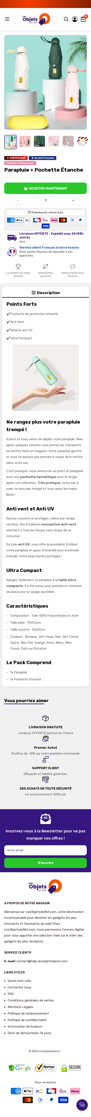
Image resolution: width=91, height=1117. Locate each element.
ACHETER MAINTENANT (48, 188)
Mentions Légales (20, 1007)
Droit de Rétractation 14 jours (29, 1033)
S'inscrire (45, 863)
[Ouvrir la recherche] (66, 19)
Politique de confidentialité (27, 1020)
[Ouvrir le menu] (7, 19)
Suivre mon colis (19, 981)
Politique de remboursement (28, 1013)
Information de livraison (25, 1026)
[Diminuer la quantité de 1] (18, 200)
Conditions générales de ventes (31, 1000)
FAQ (11, 994)
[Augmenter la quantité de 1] (73, 200)
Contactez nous (19, 987)
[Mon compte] (74, 19)
